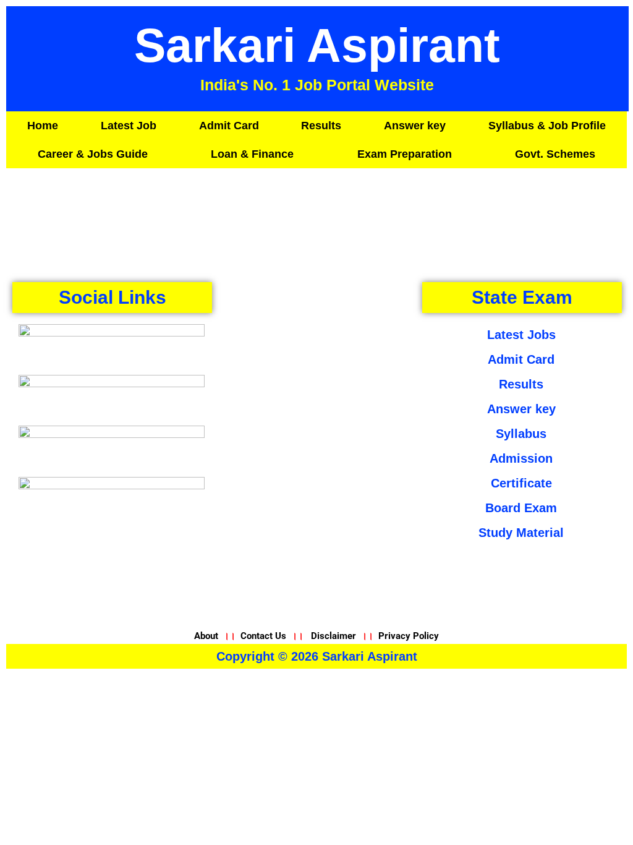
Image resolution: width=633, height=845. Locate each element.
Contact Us (263, 635)
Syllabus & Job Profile (547, 125)
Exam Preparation (404, 154)
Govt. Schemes (555, 154)
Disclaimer (333, 635)
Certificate (521, 483)
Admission (521, 458)
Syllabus (521, 433)
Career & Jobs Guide (93, 154)
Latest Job (128, 125)
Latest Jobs (521, 334)
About (207, 635)
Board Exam (521, 508)
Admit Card (229, 125)
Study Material (521, 532)
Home (42, 125)
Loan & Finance (252, 154)
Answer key (415, 125)
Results (321, 125)
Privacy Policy (408, 635)
